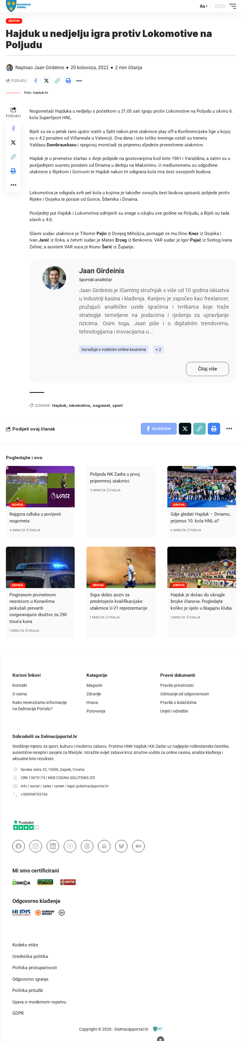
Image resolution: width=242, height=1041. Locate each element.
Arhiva (14, 21)
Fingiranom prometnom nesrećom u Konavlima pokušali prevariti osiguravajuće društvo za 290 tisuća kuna (38, 608)
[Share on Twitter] (46, 81)
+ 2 (158, 349)
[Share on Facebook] (35, 81)
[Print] (68, 81)
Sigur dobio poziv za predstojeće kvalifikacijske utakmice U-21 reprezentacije (118, 601)
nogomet (101, 405)
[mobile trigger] (231, 6)
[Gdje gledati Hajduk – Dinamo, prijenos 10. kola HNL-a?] (201, 486)
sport (117, 405)
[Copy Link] (57, 81)
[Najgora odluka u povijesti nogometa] (40, 486)
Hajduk (59, 405)
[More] (79, 81)
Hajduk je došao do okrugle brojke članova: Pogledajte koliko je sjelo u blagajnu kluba (201, 601)
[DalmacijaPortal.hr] (18, 6)
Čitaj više (207, 369)
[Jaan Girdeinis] (54, 278)
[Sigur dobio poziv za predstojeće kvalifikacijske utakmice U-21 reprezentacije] (120, 567)
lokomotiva (79, 405)
